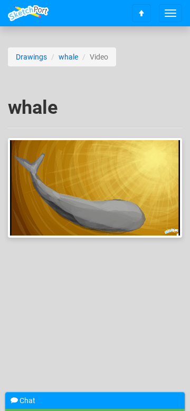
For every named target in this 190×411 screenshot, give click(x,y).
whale (68, 57)
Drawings (31, 57)
